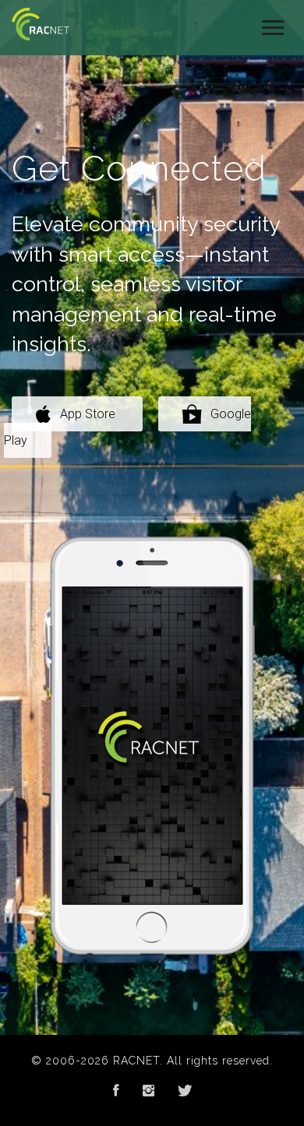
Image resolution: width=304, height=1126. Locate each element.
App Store (87, 413)
